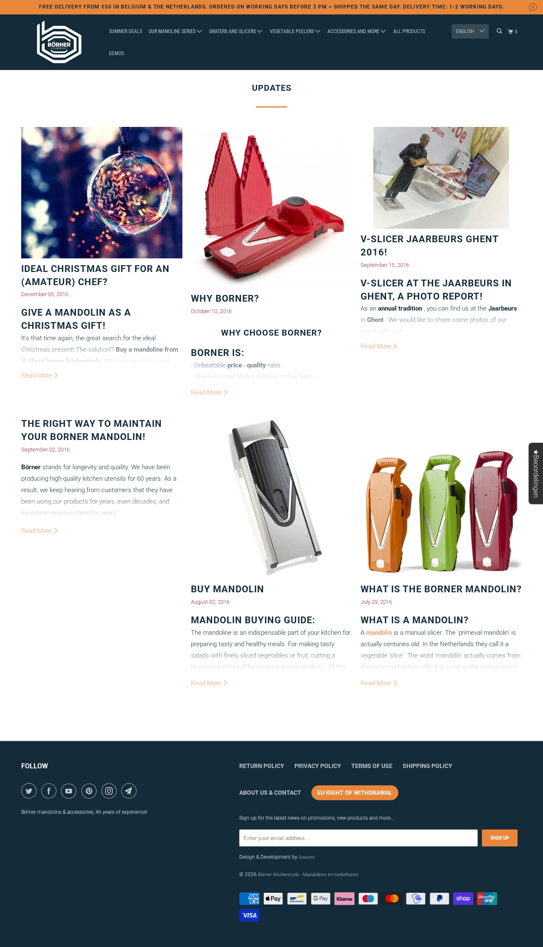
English (465, 31)
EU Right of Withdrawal (354, 792)
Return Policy (261, 765)
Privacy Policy (317, 765)
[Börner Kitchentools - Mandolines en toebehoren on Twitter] (30, 791)
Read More (37, 375)
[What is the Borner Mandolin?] (441, 498)
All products (409, 31)
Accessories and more (354, 31)
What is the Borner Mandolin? (441, 589)
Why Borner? (225, 298)
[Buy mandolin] (271, 498)
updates (271, 88)
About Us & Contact (270, 792)
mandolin (379, 632)
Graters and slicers (233, 31)
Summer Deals (125, 31)
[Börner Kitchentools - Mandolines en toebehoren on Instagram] (110, 791)
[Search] (499, 31)
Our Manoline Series (172, 31)
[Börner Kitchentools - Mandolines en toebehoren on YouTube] (70, 791)
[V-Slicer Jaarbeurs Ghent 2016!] (441, 178)
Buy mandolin (227, 589)
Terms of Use (371, 765)
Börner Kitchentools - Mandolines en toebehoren (308, 874)
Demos (116, 53)
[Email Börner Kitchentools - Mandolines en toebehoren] (130, 791)
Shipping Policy (427, 765)
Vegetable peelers (292, 31)
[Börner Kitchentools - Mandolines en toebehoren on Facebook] (50, 791)
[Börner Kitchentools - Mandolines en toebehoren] (59, 42)
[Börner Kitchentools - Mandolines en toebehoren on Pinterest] (90, 791)
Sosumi (306, 857)
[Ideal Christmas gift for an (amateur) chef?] (101, 192)
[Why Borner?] (271, 207)
